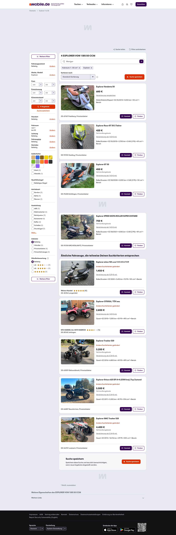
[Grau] (37, 162)
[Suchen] (141, 61)
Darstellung (50, 525)
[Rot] (46, 162)
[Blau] (37, 157)
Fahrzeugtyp (36, 139)
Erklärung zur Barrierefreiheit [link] (113, 515)
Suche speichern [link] (43, 111)
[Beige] (33, 157)
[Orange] (42, 162)
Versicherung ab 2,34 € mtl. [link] (106, 356)
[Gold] (50, 157)
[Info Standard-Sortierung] (97, 77)
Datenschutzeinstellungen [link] (90, 515)
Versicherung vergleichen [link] (106, 96)
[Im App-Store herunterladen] (111, 529)
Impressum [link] (33, 515)
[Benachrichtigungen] (122, 4)
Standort (34, 117)
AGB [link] (41, 515)
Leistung (34, 134)
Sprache (32, 525)
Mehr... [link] (33, 233)
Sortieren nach (66, 73)
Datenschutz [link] (74, 515)
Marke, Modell (37, 73)
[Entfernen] (79, 68)
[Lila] (37, 166)
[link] (127, 4)
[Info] (47, 258)
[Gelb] (46, 157)
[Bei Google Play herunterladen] (127, 529)
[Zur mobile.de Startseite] (48, 4)
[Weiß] (42, 166)
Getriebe (34, 145)
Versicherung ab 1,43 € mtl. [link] (106, 137)
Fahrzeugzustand (38, 64)
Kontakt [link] (64, 515)
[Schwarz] (50, 162)
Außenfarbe (36, 154)
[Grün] (33, 162)
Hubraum (35, 125)
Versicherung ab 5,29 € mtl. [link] (106, 275)
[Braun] (42, 157)
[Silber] (33, 166)
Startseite (32, 11)
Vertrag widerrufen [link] (52, 515)
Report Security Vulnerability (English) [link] (43, 517)
